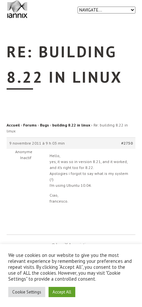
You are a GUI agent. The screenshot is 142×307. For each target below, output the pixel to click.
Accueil (13, 125)
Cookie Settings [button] (26, 292)
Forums (30, 125)
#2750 (127, 143)
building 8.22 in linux (71, 125)
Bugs (44, 125)
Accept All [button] (62, 292)
